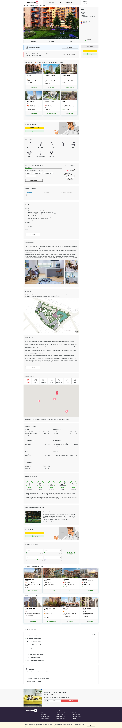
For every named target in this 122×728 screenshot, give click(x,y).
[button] (51, 332)
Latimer (82, 13)
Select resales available (69, 54)
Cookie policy (28, 722)
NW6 (55, 419)
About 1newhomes (76, 716)
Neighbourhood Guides (61, 712)
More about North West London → (51, 521)
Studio (28, 173)
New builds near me (60, 716)
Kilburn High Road (86, 21)
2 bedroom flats (48, 173)
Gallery (52, 41)
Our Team (89, 710)
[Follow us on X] (91, 723)
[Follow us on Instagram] (89, 723)
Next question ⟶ (34, 180)
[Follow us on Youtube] (93, 723)
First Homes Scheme (76, 710)
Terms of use (42, 722)
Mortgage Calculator (45, 716)
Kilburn (82, 18)
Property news (59, 710)
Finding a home (59, 714)
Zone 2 (67, 419)
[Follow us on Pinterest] (95, 723)
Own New (74, 712)
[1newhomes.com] (31, 714)
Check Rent (70, 47)
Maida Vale (84, 23)
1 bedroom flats (37, 173)
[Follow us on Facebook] (86, 723)
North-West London (61, 419)
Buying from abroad (60, 718)
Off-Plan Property (45, 718)
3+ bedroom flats (31, 176)
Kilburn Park (84, 22)
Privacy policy (35, 722)
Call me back (69, 700)
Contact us (74, 718)
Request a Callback (34, 127)
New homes (51, 2)
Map (33, 41)
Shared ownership (76, 714)
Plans (71, 41)
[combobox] (46, 701)
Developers (69, 2)
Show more (32, 234)
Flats (60, 2)
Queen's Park (55, 435)
